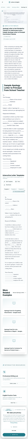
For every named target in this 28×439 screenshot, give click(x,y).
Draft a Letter (13, 383)
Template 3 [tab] (21, 189)
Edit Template (9, 181)
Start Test (13, 402)
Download (8, 184)
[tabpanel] (14, 239)
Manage (15, 426)
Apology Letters (15, 7)
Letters (8, 7)
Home (3, 7)
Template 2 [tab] (14, 189)
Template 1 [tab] (6, 189)
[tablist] (14, 190)
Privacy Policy (13, 422)
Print (19, 181)
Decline (14, 430)
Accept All (15, 434)
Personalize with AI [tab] (20, 191)
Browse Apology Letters (18, 292)
